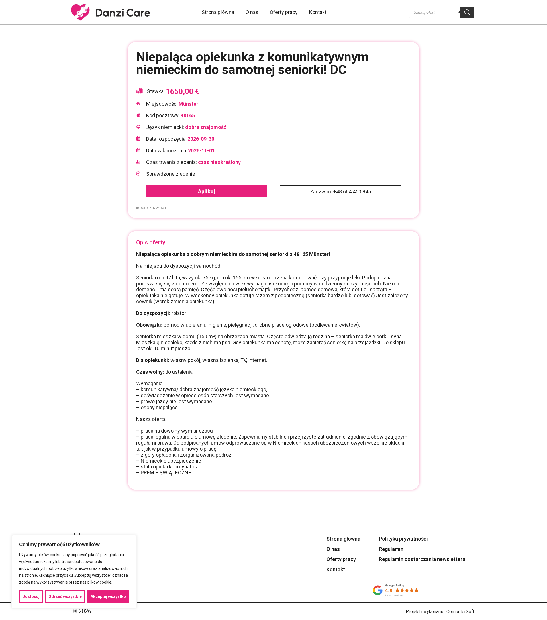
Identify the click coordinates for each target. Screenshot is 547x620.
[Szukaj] (467, 12)
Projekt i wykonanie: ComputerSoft (440, 611)
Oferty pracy (284, 12)
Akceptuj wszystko (108, 596)
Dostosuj (31, 596)
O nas (252, 12)
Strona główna (218, 12)
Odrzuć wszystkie (65, 596)
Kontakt (317, 12)
